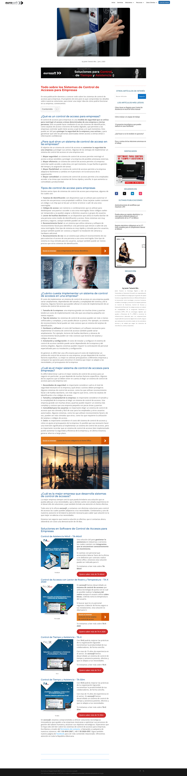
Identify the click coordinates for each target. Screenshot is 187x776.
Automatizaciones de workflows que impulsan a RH (127, 206)
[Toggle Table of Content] (56, 109)
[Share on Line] (2, 225)
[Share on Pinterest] (2, 221)
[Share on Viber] (2, 233)
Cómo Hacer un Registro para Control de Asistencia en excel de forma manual (128, 108)
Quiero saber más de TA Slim (91, 715)
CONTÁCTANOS (164, 2)
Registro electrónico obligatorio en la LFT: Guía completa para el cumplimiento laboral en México (130, 227)
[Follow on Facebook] (116, 193)
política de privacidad (78, 773)
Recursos (139, 2)
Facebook (60, 734)
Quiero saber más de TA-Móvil (91, 574)
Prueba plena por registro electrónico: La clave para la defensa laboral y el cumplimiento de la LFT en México (129, 216)
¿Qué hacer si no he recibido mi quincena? (129, 134)
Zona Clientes (150, 2)
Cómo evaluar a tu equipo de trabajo (127, 117)
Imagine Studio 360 (54, 771)
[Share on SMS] (2, 229)
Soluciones (128, 2)
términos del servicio (91, 773)
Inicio (113, 2)
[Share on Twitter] (2, 200)
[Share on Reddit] (2, 204)
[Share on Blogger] (2, 216)
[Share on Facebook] (2, 196)
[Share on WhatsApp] (2, 208)
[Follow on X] (124, 193)
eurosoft (74, 771)
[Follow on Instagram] (140, 193)
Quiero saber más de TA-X (90, 670)
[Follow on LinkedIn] (132, 193)
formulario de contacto (70, 729)
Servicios (120, 2)
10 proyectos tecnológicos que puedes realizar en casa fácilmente (128, 125)
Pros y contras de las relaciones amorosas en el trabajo (130, 142)
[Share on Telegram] (2, 212)
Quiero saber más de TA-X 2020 (92, 631)
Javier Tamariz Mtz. (90, 61)
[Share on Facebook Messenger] (2, 237)
